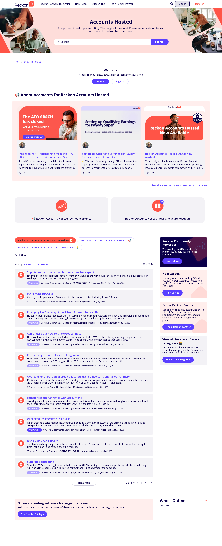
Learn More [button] (172, 261)
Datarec (91, 387)
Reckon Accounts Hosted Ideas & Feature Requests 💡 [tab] (48, 247)
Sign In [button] (100, 81)
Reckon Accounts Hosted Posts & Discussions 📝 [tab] (45, 240)
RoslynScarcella (80, 322)
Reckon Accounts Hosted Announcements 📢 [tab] (105, 240)
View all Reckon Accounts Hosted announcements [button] (179, 185)
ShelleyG (77, 365)
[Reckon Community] (24, 4)
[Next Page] (145, 482)
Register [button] (120, 81)
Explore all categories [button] (178, 359)
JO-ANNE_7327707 (81, 283)
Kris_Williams (102, 472)
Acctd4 (108, 283)
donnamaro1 (79, 408)
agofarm (77, 472)
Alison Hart (80, 430)
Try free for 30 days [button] (32, 514)
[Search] (172, 4)
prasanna (63, 301)
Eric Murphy (105, 408)
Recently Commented (36, 264)
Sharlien (76, 344)
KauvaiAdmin (66, 387)
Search (159, 42)
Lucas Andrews (103, 344)
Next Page (84, 482)
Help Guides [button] (172, 292)
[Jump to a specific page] (150, 482)
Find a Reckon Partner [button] (178, 327)
